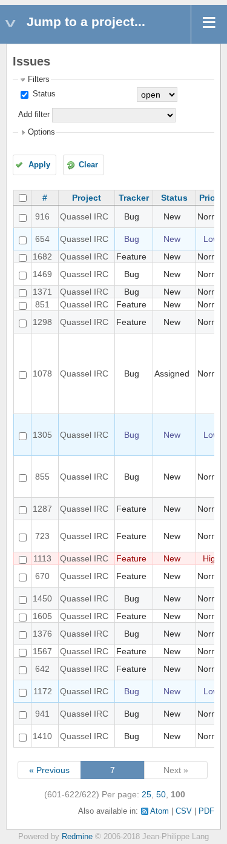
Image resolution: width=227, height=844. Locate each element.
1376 (42, 633)
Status (43, 94)
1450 (42, 598)
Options (41, 132)
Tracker (134, 198)
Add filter (34, 114)
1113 (42, 558)
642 (42, 669)
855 (42, 476)
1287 (42, 509)
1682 (42, 256)
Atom (159, 811)
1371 (42, 291)
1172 (42, 691)
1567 (42, 651)
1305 (42, 435)
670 (42, 576)
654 (42, 239)
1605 (42, 616)
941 (42, 713)
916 (42, 216)
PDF (206, 811)
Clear (88, 165)
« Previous (49, 770)
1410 (42, 736)
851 (42, 304)
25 (146, 794)
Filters (39, 79)
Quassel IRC (84, 216)
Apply (39, 165)
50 (161, 794)
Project (86, 198)
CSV (184, 811)
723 (42, 536)
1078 (42, 373)
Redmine (77, 836)
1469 (42, 274)
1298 (42, 322)
